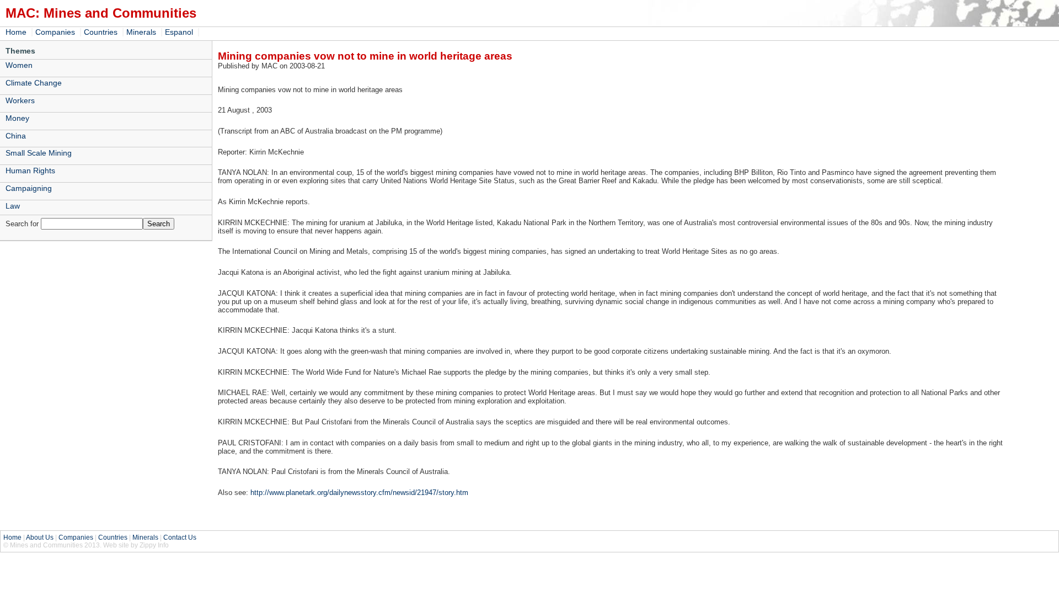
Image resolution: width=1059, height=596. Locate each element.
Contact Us (179, 537)
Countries (100, 32)
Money (17, 118)
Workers (20, 100)
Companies (55, 32)
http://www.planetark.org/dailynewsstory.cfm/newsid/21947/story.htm (359, 492)
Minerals (141, 32)
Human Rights (30, 170)
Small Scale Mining (39, 152)
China (16, 135)
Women (19, 65)
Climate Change (34, 82)
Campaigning (29, 188)
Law (13, 205)
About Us (40, 537)
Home (16, 32)
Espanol (179, 32)
